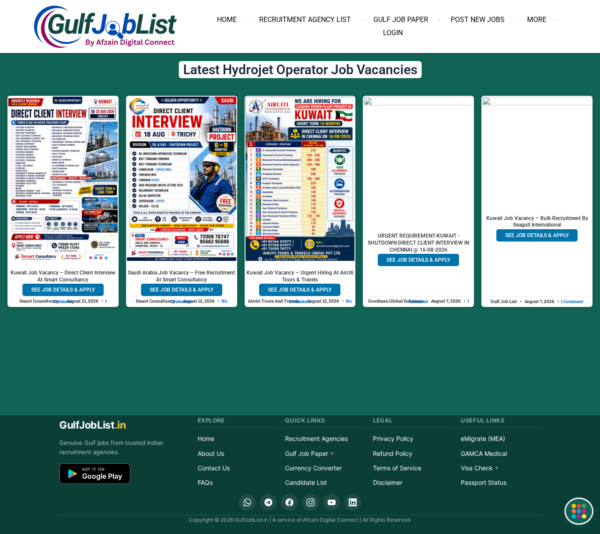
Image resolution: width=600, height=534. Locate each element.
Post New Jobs (478, 19)
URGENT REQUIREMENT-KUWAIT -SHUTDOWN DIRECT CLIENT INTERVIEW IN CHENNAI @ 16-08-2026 (418, 243)
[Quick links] (579, 511)
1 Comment (572, 301)
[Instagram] (310, 502)
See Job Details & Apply (63, 290)
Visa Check (477, 468)
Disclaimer (387, 482)
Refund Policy (392, 453)
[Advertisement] (300, 349)
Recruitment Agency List (305, 19)
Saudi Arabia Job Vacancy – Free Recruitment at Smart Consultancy (181, 276)
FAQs (205, 482)
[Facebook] (289, 502)
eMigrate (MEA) (483, 438)
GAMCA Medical (484, 453)
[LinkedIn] (352, 502)
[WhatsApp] (247, 502)
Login (393, 33)
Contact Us (214, 468)
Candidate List (306, 482)
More (536, 19)
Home (227, 19)
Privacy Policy (393, 438)
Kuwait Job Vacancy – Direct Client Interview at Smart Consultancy (63, 276)
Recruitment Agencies (316, 438)
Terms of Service (397, 468)
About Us (211, 453)
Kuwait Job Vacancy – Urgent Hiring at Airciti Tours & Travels (300, 276)
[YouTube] (331, 502)
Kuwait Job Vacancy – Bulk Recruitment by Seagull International (537, 221)
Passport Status (483, 482)
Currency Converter (313, 468)
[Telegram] (268, 502)
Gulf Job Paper (400, 19)
